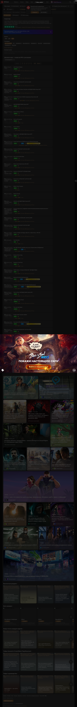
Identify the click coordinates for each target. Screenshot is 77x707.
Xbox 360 (14, 45)
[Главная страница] (5, 2)
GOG (16, 189)
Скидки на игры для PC (9, 51)
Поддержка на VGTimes (30, 70)
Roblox (70, 6)
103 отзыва (22, 288)
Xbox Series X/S (26, 43)
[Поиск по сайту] (70, 2)
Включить (25, 705)
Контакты (24, 695)
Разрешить (35, 12)
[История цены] (19, 69)
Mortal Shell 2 (16, 6)
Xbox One (40, 43)
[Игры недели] (72, 6)
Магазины (16, 15)
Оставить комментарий (10, 420)
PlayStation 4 (33, 43)
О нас (12, 695)
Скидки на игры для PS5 (30, 51)
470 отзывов (22, 70)
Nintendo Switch (47, 43)
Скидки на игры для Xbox (9, 53)
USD (9, 38)
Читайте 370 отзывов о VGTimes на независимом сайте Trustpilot (35, 27)
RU (46, 695)
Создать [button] (10, 9)
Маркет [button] (42, 2)
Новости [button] (16, 2)
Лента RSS (42, 695)
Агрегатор (9, 12)
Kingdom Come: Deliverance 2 (60, 6)
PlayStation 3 (7, 45)
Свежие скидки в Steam (19, 51)
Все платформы (16, 12)
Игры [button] (32, 2)
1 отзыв (22, 197)
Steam (16, 122)
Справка (4, 695)
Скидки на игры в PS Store (40, 51)
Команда (15, 695)
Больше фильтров (8, 47)
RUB (13, 38)
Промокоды (36, 145)
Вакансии (20, 695)
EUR (6, 38)
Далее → (39, 63)
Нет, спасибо (43, 12)
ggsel (16, 70)
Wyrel (16, 288)
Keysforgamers (22, 145)
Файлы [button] (36, 2)
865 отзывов (30, 145)
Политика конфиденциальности (33, 695)
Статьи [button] (21, 2)
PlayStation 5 (18, 43)
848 (35, 63)
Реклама (8, 695)
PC (13, 43)
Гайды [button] (27, 2)
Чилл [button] (47, 2)
